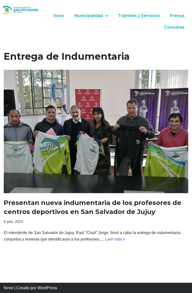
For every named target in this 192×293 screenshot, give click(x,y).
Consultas (174, 27)
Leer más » (115, 239)
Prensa (177, 15)
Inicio (59, 15)
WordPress (47, 288)
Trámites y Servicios (139, 15)
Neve (8, 288)
